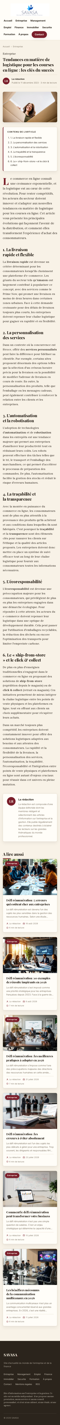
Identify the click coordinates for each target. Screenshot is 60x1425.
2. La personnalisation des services (28, 142)
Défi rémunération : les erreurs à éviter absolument (25, 1136)
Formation (9, 34)
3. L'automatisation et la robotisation (29, 147)
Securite (47, 27)
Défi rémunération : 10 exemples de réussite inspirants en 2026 (28, 980)
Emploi (7, 27)
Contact (39, 34)
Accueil (8, 20)
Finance (19, 27)
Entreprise (21, 20)
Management (38, 20)
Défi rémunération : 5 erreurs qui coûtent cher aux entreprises (28, 902)
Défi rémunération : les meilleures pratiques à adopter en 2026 (29, 1058)
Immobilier (33, 27)
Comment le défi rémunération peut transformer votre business (28, 1214)
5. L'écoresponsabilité (21, 156)
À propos (23, 34)
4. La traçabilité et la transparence (27, 152)
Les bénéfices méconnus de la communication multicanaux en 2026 (22, 1294)
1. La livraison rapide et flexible (26, 137)
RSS (38, 1384)
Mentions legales (23, 1384)
